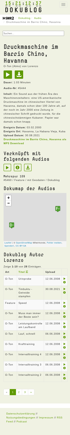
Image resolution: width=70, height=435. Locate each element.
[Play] (9, 75)
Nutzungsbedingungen (20, 417)
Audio (37, 18)
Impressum (46, 417)
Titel (21, 271)
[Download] (20, 75)
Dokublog (24, 18)
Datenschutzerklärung (20, 413)
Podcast (22, 421)
